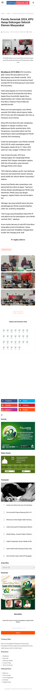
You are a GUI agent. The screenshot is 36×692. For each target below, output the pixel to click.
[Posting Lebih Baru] (15, 312)
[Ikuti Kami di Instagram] (9, 409)
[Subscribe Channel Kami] (9, 405)
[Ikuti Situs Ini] (26, 409)
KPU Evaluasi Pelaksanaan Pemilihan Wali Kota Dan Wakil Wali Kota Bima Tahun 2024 (18, 302)
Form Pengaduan (7, 677)
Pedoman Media (7, 660)
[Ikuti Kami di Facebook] (9, 401)
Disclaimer (5, 656)
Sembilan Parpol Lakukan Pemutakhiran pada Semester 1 (16, 268)
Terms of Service (7, 665)
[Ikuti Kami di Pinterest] (26, 405)
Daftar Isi (5, 673)
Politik (30, 32)
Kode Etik (5, 658)
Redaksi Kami (6, 682)
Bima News (17, 689)
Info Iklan (5, 680)
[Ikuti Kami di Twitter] (26, 401)
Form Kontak (6, 675)
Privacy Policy (6, 663)
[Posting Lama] (20, 312)
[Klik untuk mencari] (33, 2)
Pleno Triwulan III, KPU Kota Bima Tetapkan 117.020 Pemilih (15, 285)
